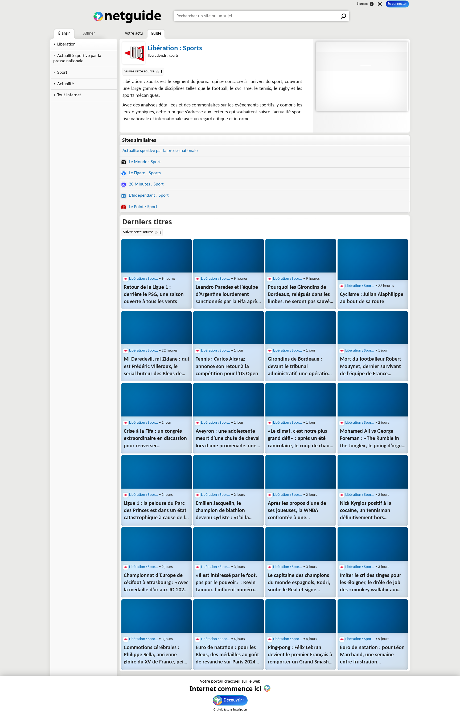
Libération (66, 44)
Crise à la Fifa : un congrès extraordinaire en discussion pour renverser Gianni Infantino (155, 439)
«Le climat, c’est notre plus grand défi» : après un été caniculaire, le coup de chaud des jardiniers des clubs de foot (300, 439)
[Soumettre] (344, 16)
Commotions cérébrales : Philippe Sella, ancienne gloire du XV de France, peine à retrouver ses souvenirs (156, 655)
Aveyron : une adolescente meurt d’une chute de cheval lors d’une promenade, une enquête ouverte (228, 439)
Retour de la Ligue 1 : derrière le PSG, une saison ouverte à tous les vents (154, 294)
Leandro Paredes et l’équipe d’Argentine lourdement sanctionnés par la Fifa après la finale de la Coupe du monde (227, 295)
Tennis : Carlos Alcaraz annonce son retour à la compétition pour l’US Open (227, 366)
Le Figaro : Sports (144, 173)
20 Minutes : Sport (146, 184)
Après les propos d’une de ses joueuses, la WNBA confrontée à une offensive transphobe (297, 511)
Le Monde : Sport (144, 162)
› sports (163, 56)
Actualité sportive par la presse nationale (77, 58)
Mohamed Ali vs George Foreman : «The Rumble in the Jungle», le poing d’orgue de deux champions (372, 439)
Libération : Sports (175, 48)
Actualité (65, 84)
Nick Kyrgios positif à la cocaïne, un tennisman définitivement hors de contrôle (365, 511)
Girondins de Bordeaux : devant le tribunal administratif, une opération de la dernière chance (299, 367)
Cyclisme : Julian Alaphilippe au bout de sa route (371, 298)
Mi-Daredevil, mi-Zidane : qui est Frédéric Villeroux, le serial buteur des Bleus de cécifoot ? (156, 367)
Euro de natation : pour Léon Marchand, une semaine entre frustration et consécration (372, 655)
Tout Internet (69, 95)
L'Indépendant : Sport (148, 195)
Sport (62, 72)
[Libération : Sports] (361, 76)
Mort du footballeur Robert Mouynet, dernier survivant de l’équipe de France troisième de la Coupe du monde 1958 (370, 367)
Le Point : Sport (142, 207)
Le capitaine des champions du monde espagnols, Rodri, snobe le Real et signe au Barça (299, 583)
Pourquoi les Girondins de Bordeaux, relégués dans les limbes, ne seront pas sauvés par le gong (300, 295)
